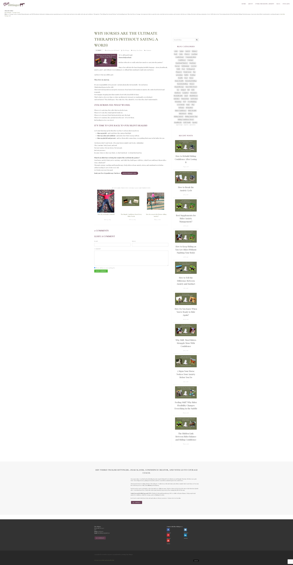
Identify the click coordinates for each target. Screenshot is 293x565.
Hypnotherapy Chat (129, 173)
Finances (179, 72)
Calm (181, 54)
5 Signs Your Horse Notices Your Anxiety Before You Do (185, 374)
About (250, 4)
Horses (140, 50)
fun (194, 72)
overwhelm (180, 105)
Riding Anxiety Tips (191, 116)
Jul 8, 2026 (186, 226)
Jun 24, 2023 (107, 219)
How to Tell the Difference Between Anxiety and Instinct (186, 280)
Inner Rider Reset (191, 87)
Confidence (182, 60)
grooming (179, 75)
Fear (138, 50)
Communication (191, 57)
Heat (185, 78)
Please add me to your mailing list (105, 268)
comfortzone (180, 57)
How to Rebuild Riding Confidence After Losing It (186, 159)
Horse (191, 78)
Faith (178, 69)
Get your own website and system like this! (104, 560)
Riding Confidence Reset (186, 119)
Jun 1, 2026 (185, 381)
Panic (188, 105)
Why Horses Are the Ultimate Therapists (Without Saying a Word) (126, 39)
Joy (178, 90)
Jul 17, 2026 (185, 194)
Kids (193, 90)
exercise (193, 66)
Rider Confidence (180, 111)
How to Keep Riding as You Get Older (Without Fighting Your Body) (185, 249)
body (175, 54)
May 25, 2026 (186, 444)
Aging (181, 51)
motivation (194, 99)
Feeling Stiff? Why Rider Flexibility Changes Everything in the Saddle (186, 405)
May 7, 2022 (157, 219)
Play (193, 105)
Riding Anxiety (178, 116)
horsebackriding (182, 84)
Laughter (185, 93)
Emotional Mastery (182, 63)
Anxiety (134, 50)
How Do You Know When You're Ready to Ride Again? (186, 311)
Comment (97, 249)
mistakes (176, 99)
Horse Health (179, 81)
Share (99, 50)
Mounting (178, 102)
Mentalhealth (178, 96)
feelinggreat (191, 69)
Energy (177, 66)
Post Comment (101, 271)
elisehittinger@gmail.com (104, 533)
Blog (278, 4)
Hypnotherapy (179, 87)
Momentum (185, 99)
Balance (194, 51)
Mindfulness (193, 96)
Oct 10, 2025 (132, 219)
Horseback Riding (190, 81)
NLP (184, 102)
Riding (190, 113)
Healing (192, 75)
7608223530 (100, 531)
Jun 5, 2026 (185, 350)
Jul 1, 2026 (186, 288)
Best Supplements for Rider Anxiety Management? (186, 218)
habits (186, 75)
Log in (196, 560)
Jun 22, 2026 (186, 319)
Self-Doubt (187, 122)
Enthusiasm (185, 66)
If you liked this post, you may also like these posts (131, 188)
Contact (137, 502)
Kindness (178, 93)
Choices (186, 54)
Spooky (195, 122)
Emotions (193, 63)
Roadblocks (178, 122)
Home (244, 4)
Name (96, 241)
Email (134, 241)
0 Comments (148, 50)
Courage (190, 60)
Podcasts (286, 4)
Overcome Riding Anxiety (264, 4)
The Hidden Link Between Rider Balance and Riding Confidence (185, 436)
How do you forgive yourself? (106, 214)
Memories (193, 93)
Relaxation (189, 108)
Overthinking (192, 102)
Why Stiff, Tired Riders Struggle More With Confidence (186, 343)
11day (176, 51)
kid (189, 90)
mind (186, 96)
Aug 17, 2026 (186, 166)
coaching (194, 54)
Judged (183, 90)
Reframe (181, 108)
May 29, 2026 (186, 413)
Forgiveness (187, 72)
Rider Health (192, 111)
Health (180, 78)
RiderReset (182, 113)
